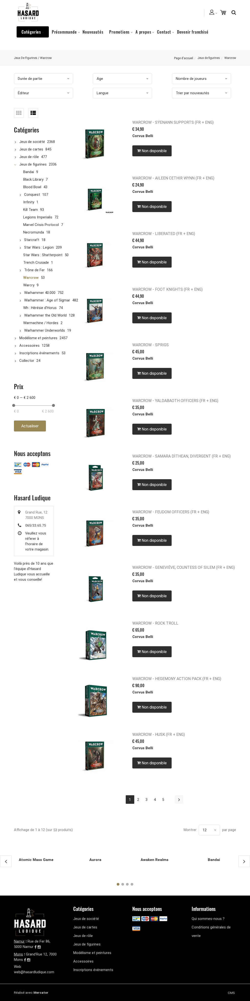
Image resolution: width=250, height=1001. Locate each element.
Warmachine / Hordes (40, 323)
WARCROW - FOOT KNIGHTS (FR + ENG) (167, 289)
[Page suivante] (179, 799)
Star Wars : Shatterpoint (42, 255)
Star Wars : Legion (39, 247)
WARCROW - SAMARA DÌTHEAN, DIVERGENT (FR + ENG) (181, 456)
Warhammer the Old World (45, 315)
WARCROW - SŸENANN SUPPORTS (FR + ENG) (173, 122)
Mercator (40, 992)
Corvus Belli (142, 136)
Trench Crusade (36, 262)
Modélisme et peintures (38, 338)
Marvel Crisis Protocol (41, 225)
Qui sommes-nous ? (208, 919)
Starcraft (31, 240)
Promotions (119, 32)
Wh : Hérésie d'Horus (40, 308)
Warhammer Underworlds (44, 330)
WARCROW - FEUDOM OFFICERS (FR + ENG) (170, 512)
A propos (143, 32)
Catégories (31, 32)
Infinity (28, 202)
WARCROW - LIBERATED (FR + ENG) (163, 233)
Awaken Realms (154, 860)
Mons (18, 954)
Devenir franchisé (192, 32)
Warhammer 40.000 (39, 292)
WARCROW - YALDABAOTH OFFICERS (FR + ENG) (175, 400)
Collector (26, 360)
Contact (164, 32)
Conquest (32, 194)
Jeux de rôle (29, 157)
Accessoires (29, 345)
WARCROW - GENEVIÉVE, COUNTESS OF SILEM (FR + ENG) (183, 567)
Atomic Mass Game (36, 860)
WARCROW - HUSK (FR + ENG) (158, 734)
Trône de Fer (34, 270)
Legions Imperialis (37, 217)
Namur (19, 941)
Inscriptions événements (39, 353)
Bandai (28, 172)
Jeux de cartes (31, 149)
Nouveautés (93, 32)
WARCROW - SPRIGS (150, 345)
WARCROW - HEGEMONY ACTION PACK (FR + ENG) (176, 678)
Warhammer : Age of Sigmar (47, 300)
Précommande (64, 32)
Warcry (28, 285)
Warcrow (31, 277)
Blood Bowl (32, 187)
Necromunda (33, 232)
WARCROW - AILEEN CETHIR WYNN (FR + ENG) (173, 178)
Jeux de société (32, 142)
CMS (231, 993)
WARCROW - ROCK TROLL (155, 623)
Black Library (33, 179)
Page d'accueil (183, 58)
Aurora (95, 860)
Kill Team (30, 209)
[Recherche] (232, 12)
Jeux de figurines (209, 58)
